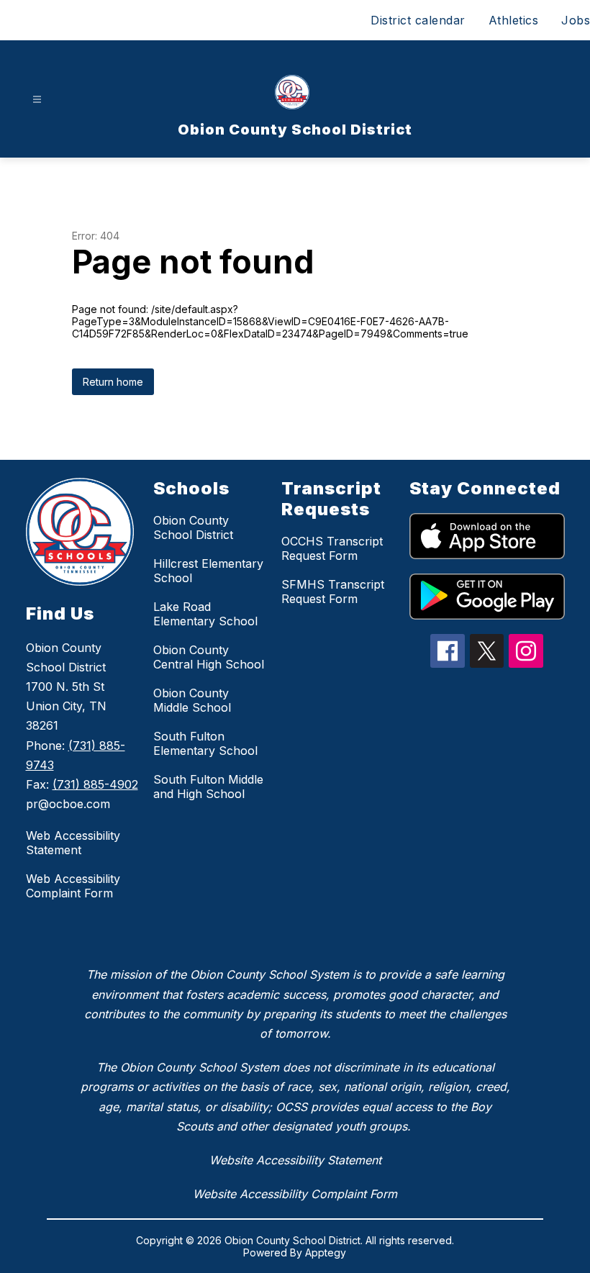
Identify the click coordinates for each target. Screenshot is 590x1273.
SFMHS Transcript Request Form (332, 591)
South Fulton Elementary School (205, 743)
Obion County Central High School (208, 657)
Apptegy (325, 1252)
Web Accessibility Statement (73, 842)
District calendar (418, 20)
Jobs (575, 20)
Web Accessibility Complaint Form (73, 885)
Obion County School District (193, 527)
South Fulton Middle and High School (208, 786)
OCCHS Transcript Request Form (332, 548)
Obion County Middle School (192, 700)
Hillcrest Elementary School (208, 570)
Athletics (514, 20)
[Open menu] (37, 99)
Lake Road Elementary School (205, 613)
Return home (113, 382)
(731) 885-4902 (95, 784)
